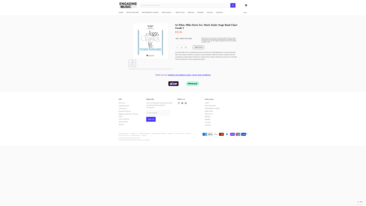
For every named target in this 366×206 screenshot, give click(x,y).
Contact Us (123, 108)
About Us (122, 103)
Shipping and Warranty (159, 133)
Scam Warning (124, 119)
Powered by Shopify (143, 140)
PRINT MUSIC (167, 12)
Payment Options (125, 111)
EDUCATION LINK (132, 12)
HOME (121, 12)
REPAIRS (200, 12)
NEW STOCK (180, 12)
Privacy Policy (123, 122)
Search (144, 135)
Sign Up (151, 119)
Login (245, 12)
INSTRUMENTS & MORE (150, 12)
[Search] (232, 5)
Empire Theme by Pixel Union (128, 140)
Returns (121, 125)
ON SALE (210, 12)
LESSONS (219, 12)
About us (188, 133)
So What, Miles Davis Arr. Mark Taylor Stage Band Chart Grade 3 (206, 26)
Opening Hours (124, 106)
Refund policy (135, 135)
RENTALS (191, 12)
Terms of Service (124, 135)
